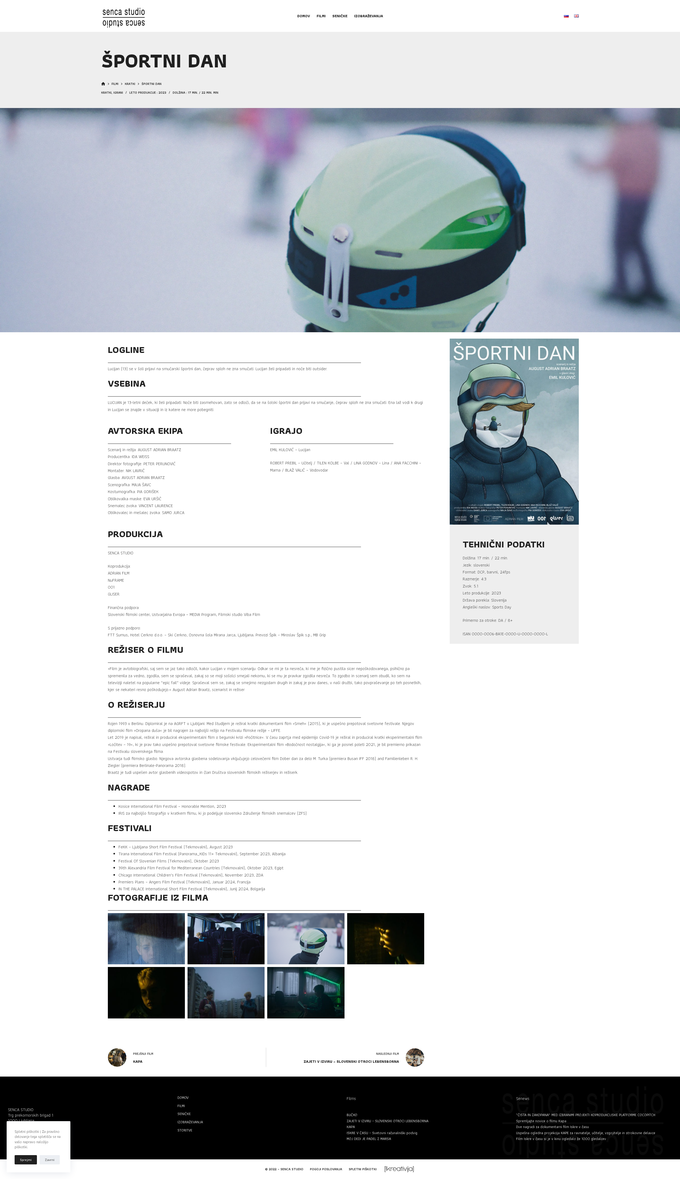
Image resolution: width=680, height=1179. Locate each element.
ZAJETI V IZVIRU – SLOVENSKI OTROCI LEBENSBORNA (387, 1121)
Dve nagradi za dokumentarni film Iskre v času (552, 1127)
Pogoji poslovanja (326, 1169)
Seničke (339, 16)
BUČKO (352, 1115)
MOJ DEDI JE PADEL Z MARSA (369, 1139)
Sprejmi (26, 1160)
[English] (576, 16)
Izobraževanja (368, 16)
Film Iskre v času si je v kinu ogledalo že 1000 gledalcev (561, 1139)
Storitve (184, 1130)
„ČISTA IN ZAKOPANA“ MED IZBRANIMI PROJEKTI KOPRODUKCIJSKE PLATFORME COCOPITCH (585, 1115)
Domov (303, 16)
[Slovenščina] (566, 16)
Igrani (118, 92)
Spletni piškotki (363, 1169)
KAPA (351, 1127)
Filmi (321, 16)
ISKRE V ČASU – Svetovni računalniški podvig (382, 1133)
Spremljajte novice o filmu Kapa (541, 1121)
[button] (146, 938)
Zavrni (49, 1160)
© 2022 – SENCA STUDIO (284, 1169)
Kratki (106, 92)
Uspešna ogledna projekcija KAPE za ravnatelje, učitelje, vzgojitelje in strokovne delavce (585, 1133)
